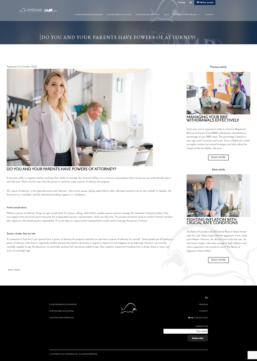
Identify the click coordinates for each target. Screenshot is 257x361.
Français (181, 2)
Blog (166, 15)
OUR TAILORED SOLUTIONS (119, 15)
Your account (207, 2)
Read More (218, 157)
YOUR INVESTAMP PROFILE (185, 15)
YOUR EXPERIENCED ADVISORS (89, 15)
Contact (209, 15)
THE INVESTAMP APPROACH (147, 15)
